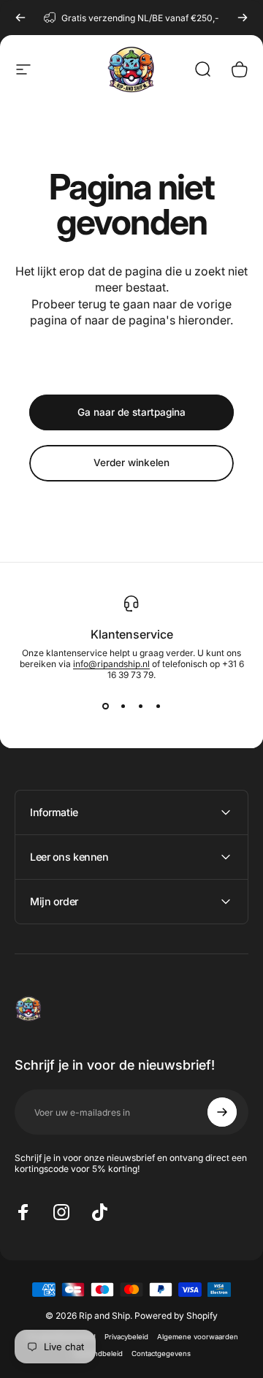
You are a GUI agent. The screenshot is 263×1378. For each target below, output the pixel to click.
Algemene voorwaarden (197, 1337)
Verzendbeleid (98, 1354)
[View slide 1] (105, 706)
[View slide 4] (158, 706)
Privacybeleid (126, 1337)
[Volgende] (242, 17)
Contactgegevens (161, 1354)
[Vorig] (20, 17)
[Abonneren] (222, 1112)
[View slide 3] (140, 706)
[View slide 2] (123, 706)
